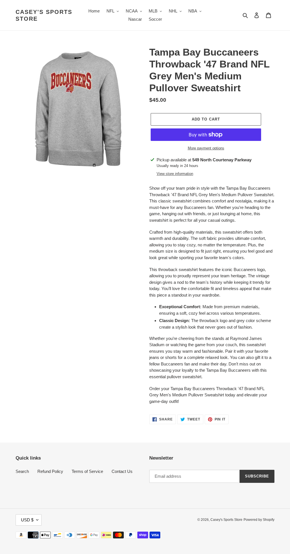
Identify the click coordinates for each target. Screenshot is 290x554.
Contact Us (122, 471)
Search (22, 471)
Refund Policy (50, 471)
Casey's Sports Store (44, 15)
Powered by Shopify (259, 520)
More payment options (206, 148)
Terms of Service (87, 471)
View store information (175, 174)
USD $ (27, 519)
